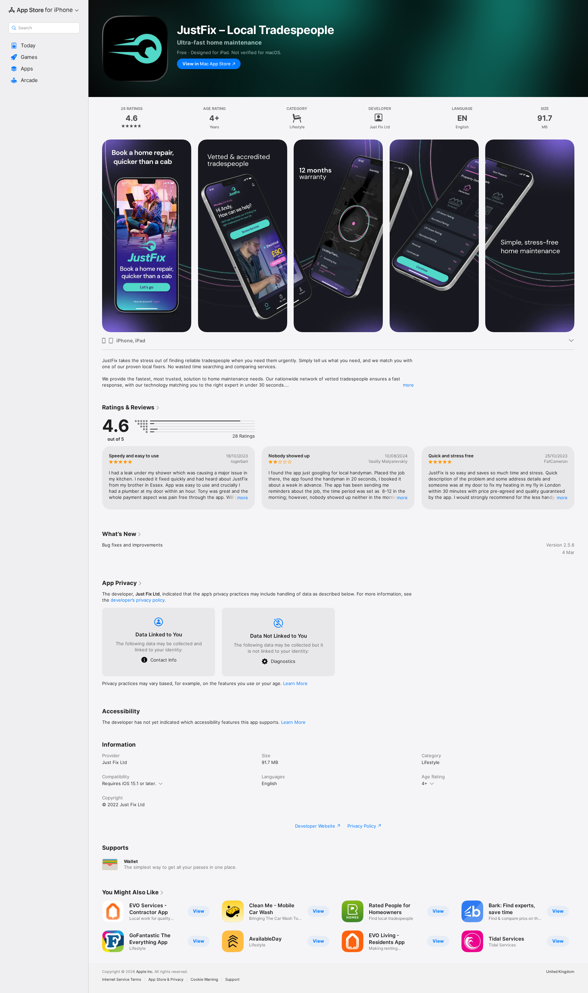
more (408, 385)
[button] (44, 45)
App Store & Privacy (165, 979)
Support (232, 979)
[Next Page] (581, 478)
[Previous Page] (95, 478)
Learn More (295, 683)
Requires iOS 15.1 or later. (129, 783)
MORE (242, 497)
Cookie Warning (204, 979)
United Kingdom (560, 972)
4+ (424, 783)
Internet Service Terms (121, 979)
